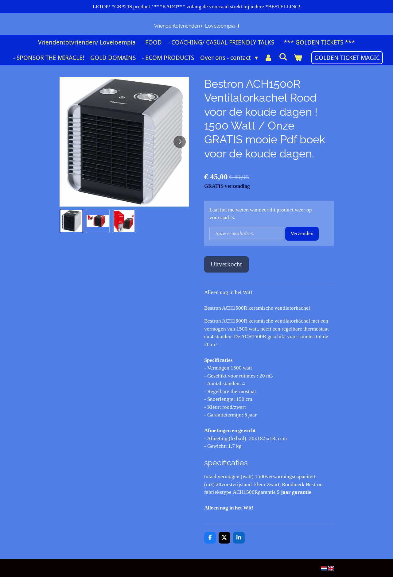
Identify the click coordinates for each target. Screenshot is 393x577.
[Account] (268, 57)
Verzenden (301, 233)
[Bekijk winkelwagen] (297, 57)
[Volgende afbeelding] (179, 142)
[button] (72, 221)
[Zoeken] (283, 57)
